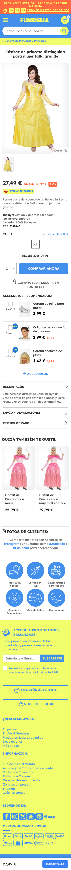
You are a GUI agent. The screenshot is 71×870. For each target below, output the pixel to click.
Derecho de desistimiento (21, 780)
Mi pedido (10, 729)
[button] (64, 487)
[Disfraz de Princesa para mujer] (18, 468)
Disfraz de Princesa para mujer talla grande (52, 499)
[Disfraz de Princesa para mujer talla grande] (52, 468)
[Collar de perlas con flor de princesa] (24, 333)
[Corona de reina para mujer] (24, 309)
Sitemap (9, 788)
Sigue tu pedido (38, 704)
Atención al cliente (38, 690)
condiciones (16, 672)
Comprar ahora (43, 268)
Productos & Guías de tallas (23, 737)
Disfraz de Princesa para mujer (15, 499)
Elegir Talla (55, 863)
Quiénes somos (14, 792)
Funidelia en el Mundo (19, 764)
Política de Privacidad (18, 772)
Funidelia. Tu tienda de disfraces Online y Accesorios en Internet (34, 20)
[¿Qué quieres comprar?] (5, 20)
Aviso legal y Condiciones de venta (28, 768)
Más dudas (11, 746)
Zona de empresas (16, 784)
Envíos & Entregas (16, 733)
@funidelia (57, 544)
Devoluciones (13, 741)
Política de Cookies (16, 776)
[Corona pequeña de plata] (24, 356)
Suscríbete (52, 658)
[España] (6, 817)
